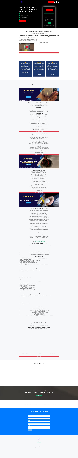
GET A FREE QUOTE (39, 356)
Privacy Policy (39, 442)
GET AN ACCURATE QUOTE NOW (39, 192)
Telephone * (29, 420)
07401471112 (23, 21)
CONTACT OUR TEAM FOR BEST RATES (39, 154)
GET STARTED (39, 395)
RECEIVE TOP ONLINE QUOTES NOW (39, 131)
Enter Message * (30, 425)
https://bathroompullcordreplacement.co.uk (40, 241)
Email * (29, 417)
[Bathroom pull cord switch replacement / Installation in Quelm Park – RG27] (39, 439)
